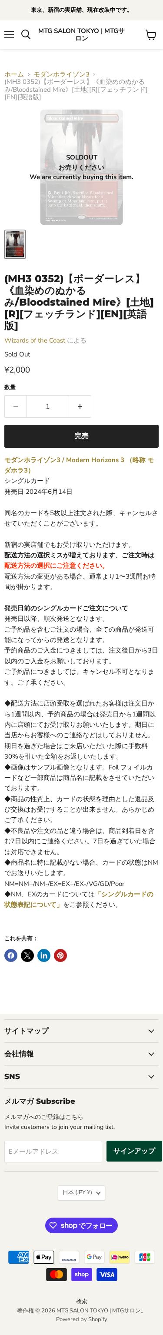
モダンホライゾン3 (61, 74)
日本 (77, 1192)
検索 (81, 1301)
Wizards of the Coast (34, 340)
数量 (10, 387)
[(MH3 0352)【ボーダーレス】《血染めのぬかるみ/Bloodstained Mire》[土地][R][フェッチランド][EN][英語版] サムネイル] (15, 244)
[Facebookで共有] (10, 955)
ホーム (14, 74)
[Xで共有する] (27, 955)
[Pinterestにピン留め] (60, 955)
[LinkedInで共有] (43, 955)
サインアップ (134, 1151)
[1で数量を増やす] (80, 406)
